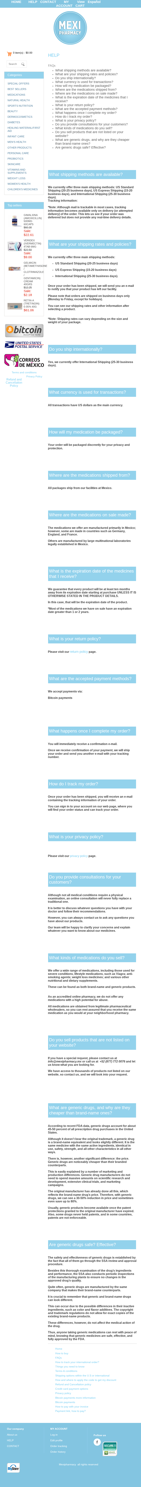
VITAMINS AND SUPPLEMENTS (17, 171)
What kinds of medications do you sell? (83, 128)
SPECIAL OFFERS (18, 83)
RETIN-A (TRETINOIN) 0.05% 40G (31, 303)
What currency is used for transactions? (84, 82)
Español (94, 2)
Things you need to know (69, 1366)
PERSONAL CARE (18, 153)
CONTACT (48, 2)
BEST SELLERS (17, 89)
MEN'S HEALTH (17, 141)
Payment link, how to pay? (70, 1411)
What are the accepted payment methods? (86, 109)
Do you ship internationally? (75, 78)
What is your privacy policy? (75, 120)
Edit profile (56, 1440)
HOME (16, 2)
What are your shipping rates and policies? (86, 74)
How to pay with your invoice (71, 1406)
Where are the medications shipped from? (86, 89)
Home (58, 1348)
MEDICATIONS (16, 94)
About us (12, 1434)
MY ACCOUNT (64, 4)
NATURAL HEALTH (19, 100)
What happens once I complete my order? (86, 113)
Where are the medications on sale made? (86, 93)
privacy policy (79, 856)
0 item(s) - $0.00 (22, 52)
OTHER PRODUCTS (20, 147)
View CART (80, 4)
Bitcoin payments (65, 1402)
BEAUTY (13, 111)
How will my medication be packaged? (83, 86)
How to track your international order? (77, 1362)
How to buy (61, 1353)
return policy (79, 652)
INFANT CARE (16, 136)
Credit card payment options (71, 1388)
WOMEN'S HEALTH (19, 183)
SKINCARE (14, 164)
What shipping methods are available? (83, 70)
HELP (32, 2)
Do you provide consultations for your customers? (91, 124)
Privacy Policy (34, 376)
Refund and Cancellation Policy (14, 382)
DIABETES (14, 122)
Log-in (54, 1434)
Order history (58, 1451)
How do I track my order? (73, 116)
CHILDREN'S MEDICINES (23, 189)
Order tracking (58, 1446)
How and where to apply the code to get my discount (85, 1379)
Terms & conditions (66, 1370)
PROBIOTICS (15, 158)
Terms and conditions (24, 372)
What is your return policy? (74, 105)
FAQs (58, 1357)
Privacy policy (63, 1393)
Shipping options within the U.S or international (82, 1375)
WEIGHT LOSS (16, 178)
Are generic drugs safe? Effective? (80, 147)
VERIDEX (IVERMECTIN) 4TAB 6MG (32, 243)
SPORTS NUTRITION (20, 105)
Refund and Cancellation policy (73, 1384)
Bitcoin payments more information (75, 1397)
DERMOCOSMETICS (20, 116)
